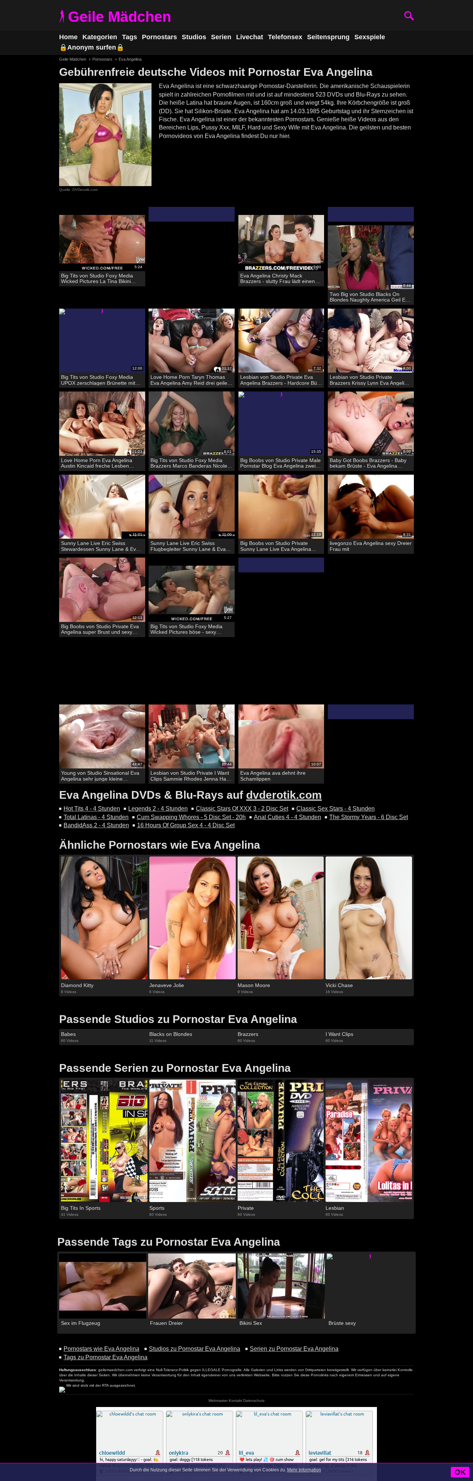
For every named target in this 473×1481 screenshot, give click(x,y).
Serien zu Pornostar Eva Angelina (294, 1349)
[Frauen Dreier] (191, 1286)
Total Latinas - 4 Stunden (96, 817)
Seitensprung (328, 37)
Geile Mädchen (119, 17)
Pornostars (159, 37)
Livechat (249, 37)
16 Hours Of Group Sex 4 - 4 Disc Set (186, 825)
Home (68, 37)
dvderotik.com (284, 795)
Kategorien (99, 37)
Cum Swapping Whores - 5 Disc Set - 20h (191, 817)
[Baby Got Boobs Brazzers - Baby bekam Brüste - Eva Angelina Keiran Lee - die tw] (371, 423)
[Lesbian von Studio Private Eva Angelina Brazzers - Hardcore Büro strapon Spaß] (281, 341)
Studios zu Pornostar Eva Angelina (194, 1349)
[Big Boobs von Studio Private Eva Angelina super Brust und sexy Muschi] (102, 590)
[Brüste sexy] (370, 1286)
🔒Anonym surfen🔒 (91, 47)
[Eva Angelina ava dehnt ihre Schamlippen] (281, 736)
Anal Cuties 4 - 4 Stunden (287, 817)
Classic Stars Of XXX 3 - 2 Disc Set (242, 808)
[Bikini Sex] (281, 1286)
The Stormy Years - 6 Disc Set (368, 817)
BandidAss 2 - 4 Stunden (96, 825)
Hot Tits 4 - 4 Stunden (92, 808)
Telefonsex (285, 37)
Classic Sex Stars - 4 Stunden (335, 808)
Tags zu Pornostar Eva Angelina (105, 1357)
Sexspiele (369, 37)
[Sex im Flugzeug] (102, 1286)
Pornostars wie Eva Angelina (101, 1349)
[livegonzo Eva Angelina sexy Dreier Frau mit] (371, 507)
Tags (129, 37)
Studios (194, 37)
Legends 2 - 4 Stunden (158, 808)
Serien (221, 37)
